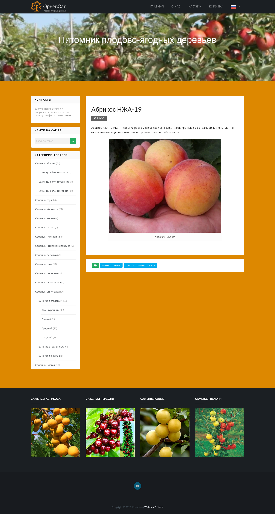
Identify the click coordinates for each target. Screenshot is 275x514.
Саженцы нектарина (47, 236)
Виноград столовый (50, 300)
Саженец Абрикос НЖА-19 (140, 265)
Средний (47, 328)
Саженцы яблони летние (53, 172)
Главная (157, 6)
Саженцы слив (43, 264)
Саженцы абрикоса (46, 209)
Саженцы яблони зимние (53, 190)
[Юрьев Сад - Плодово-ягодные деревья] (49, 6)
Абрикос (99, 118)
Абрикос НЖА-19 (111, 265)
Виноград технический (52, 346)
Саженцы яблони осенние (54, 181)
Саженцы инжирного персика (52, 245)
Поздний (47, 337)
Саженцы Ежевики (46, 365)
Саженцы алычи (44, 227)
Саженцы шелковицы (48, 282)
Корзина (216, 6)
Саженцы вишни (45, 218)
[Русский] (235, 7)
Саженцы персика (46, 255)
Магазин (194, 6)
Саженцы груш (44, 200)
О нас (175, 6)
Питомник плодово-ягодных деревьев (137, 40)
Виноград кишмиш (50, 355)
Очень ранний (50, 310)
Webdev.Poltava (153, 507)
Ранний (46, 319)
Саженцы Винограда (47, 291)
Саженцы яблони (45, 163)
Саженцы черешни (46, 273)
